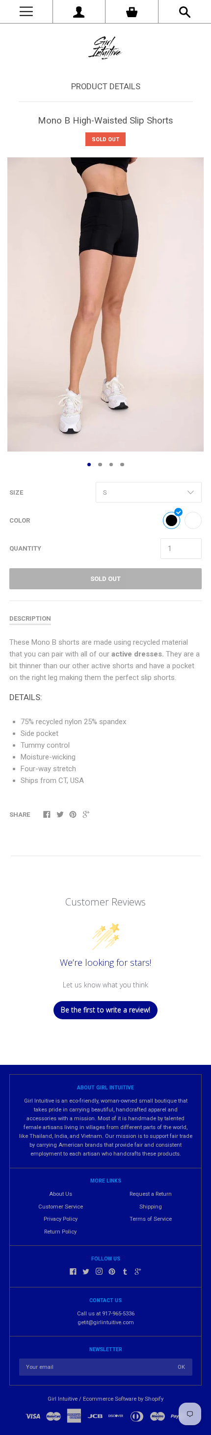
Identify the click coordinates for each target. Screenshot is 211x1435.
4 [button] (122, 465)
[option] (105, 304)
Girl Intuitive (63, 1399)
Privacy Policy (61, 1219)
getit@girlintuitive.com (106, 1322)
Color (19, 520)
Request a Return (151, 1194)
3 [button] (111, 465)
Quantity (25, 548)
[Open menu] (26, 11)
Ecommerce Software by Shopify (123, 1399)
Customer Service (60, 1207)
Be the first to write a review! (105, 1009)
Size (16, 492)
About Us (60, 1194)
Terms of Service (151, 1219)
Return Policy (60, 1232)
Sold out (105, 578)
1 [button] (89, 465)
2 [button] (100, 465)
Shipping (150, 1207)
